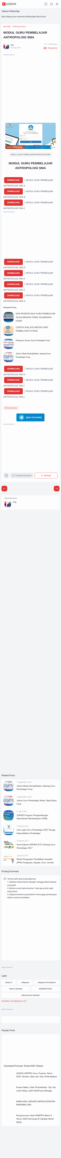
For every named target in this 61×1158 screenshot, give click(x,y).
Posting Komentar (23, 475)
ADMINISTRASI (45, 988)
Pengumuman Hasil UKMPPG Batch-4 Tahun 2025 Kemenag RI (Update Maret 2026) (35, 1118)
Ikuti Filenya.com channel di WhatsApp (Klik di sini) (23, 16)
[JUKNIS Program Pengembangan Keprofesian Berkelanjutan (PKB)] (8, 819)
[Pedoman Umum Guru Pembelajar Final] (8, 348)
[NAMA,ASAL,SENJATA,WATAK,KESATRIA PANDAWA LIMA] (9, 1109)
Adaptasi (25, 982)
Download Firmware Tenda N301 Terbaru (23, 1066)
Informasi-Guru (11, 408)
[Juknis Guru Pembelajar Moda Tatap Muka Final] (8, 805)
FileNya (9, 4)
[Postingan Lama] (4, 488)
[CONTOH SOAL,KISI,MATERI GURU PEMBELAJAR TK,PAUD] (8, 335)
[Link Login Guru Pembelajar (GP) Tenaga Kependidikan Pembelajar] (8, 834)
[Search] (51, 4)
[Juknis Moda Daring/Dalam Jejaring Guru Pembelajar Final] (8, 361)
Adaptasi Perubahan (47, 982)
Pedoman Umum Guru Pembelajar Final (33, 340)
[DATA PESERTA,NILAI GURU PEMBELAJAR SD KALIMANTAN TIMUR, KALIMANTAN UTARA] (8, 321)
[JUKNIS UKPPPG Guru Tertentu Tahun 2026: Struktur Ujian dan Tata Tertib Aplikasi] (9, 1081)
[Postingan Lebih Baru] (57, 488)
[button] (51, 48)
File (14, 502)
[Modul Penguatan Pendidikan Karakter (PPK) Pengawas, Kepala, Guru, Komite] (8, 864)
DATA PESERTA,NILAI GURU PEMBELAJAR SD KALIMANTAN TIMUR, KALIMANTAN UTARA (35, 317)
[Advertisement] (30, 86)
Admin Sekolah (15, 988)
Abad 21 (8, 982)
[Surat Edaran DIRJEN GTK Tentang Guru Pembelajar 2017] (8, 849)
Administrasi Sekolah (30, 995)
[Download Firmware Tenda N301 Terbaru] (30, 1062)
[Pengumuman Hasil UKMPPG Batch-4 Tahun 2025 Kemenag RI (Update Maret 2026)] (9, 1123)
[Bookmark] (6, 476)
